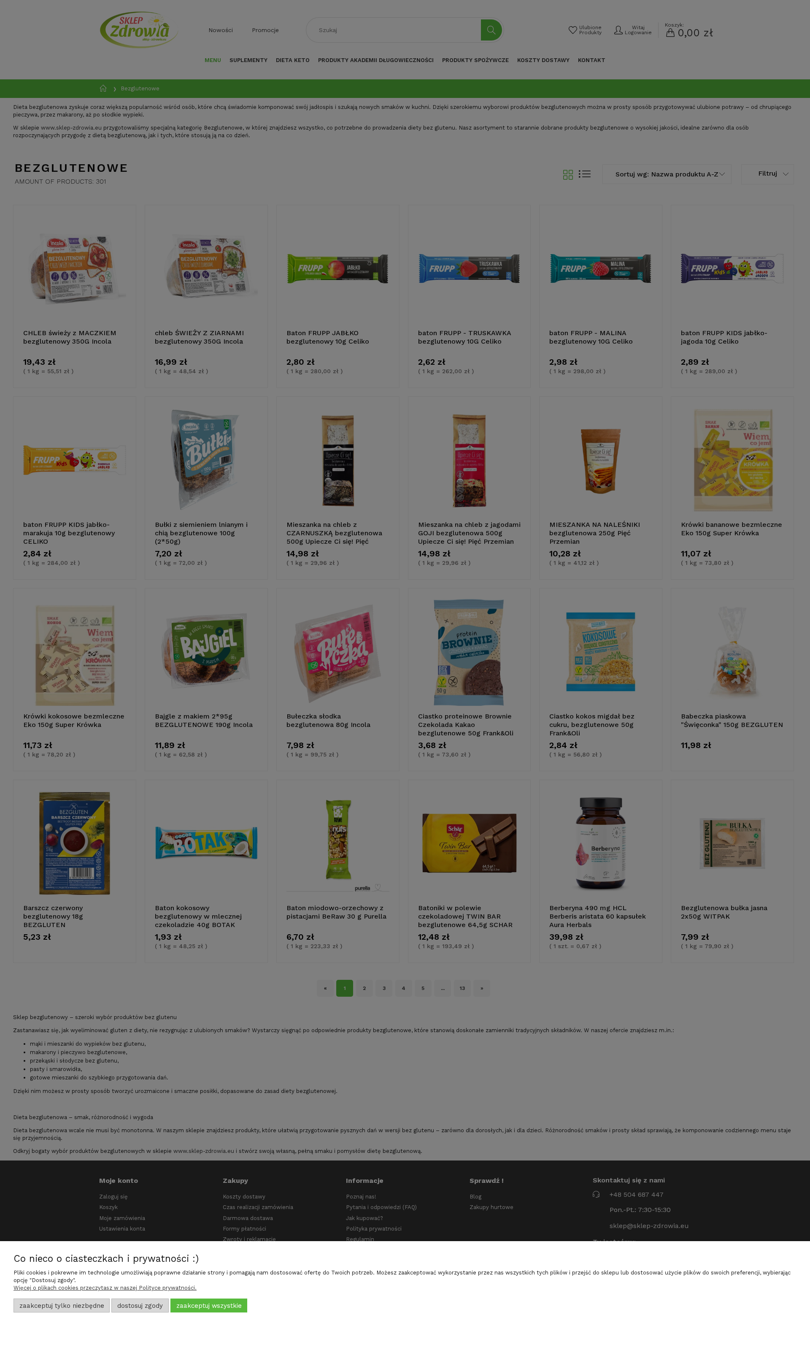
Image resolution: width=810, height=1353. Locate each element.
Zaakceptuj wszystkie (209, 1306)
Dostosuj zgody (140, 1306)
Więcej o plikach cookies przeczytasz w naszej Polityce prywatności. (105, 1288)
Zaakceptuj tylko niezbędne (61, 1306)
